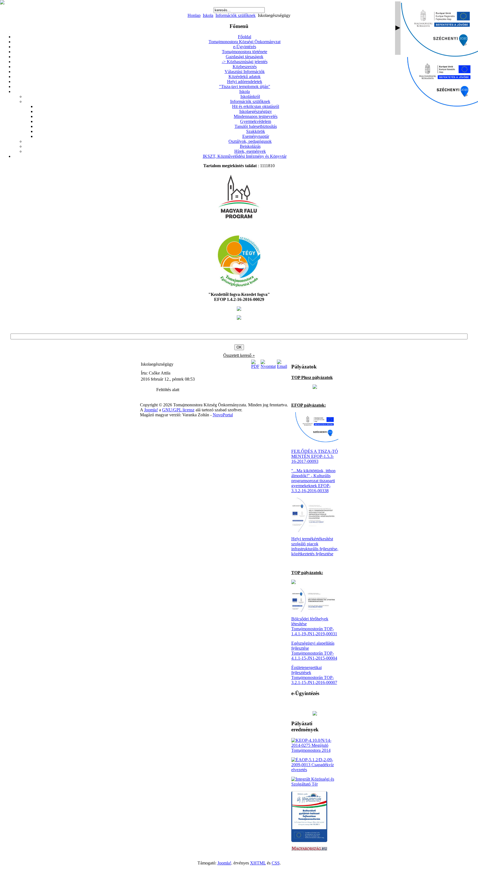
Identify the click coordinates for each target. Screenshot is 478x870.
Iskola (208, 15)
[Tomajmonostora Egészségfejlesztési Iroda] (239, 286)
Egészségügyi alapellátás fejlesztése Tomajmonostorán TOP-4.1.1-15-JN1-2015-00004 (314, 650)
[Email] (282, 366)
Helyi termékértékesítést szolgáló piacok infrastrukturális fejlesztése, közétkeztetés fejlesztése (314, 546)
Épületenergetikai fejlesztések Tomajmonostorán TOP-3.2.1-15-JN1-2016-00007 (314, 675)
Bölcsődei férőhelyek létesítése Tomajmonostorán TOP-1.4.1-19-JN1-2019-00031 (314, 626)
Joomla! (151, 409)
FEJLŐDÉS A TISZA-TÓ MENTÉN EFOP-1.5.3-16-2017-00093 (314, 456)
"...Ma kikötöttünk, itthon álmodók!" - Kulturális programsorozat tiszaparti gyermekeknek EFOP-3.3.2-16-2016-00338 (313, 480)
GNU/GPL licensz (178, 409)
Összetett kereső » (239, 355)
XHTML (258, 863)
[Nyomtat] (268, 366)
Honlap (194, 15)
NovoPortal (223, 414)
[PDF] (255, 366)
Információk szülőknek (235, 15)
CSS (276, 863)
